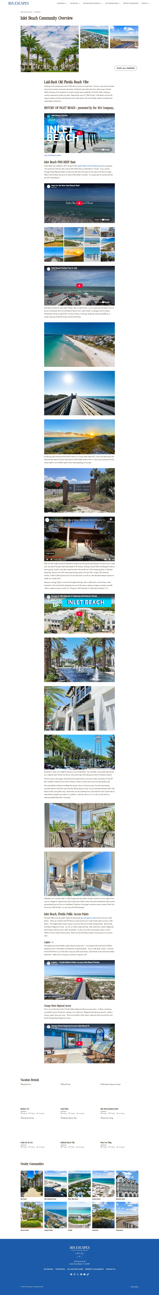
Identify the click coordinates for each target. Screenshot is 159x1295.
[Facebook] (71, 1274)
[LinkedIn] (81, 1274)
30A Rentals (48, 1269)
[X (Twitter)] (78, 1274)
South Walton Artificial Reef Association (91, 166)
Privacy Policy (134, 1287)
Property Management (131, 3)
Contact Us (110, 1269)
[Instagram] (74, 1274)
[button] (62, 3)
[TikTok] (88, 1274)
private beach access (88, 918)
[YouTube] (84, 1274)
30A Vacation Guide (75, 1269)
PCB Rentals (60, 1269)
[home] (18, 3)
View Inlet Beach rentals (52, 155)
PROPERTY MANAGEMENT (94, 1269)
